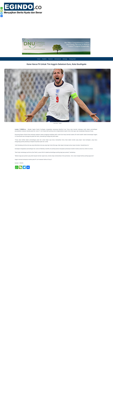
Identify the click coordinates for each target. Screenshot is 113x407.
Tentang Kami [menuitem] (72, 59)
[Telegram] (1, 13)
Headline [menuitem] (44, 59)
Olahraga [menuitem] (65, 59)
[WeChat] (1, 10)
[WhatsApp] (1, 8)
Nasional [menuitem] (50, 59)
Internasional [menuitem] (57, 59)
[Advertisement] (56, 26)
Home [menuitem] (38, 59)
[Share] (1, 16)
